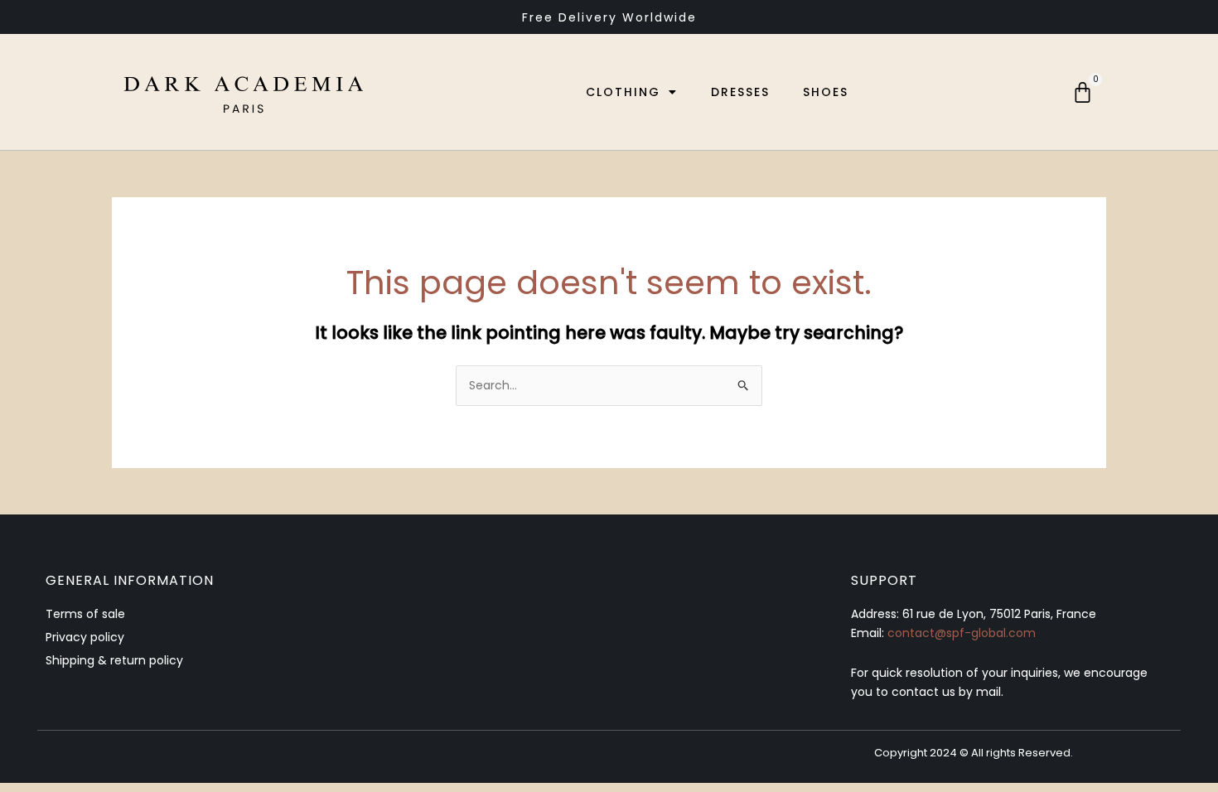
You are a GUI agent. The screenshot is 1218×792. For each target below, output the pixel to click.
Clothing (623, 92)
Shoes (825, 92)
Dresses (740, 92)
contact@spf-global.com (961, 633)
